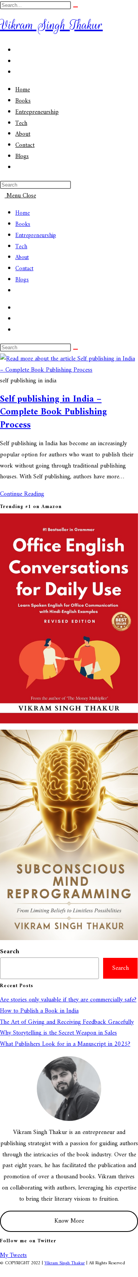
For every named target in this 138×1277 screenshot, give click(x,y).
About (22, 257)
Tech (21, 247)
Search (9, 951)
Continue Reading (24, 494)
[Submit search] (75, 7)
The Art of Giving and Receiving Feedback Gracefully (67, 1022)
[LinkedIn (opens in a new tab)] (17, 72)
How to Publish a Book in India (39, 1011)
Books (22, 224)
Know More (69, 1221)
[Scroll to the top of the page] (2, 1271)
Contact (24, 269)
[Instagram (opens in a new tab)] (17, 61)
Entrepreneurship (35, 235)
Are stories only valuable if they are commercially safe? (68, 999)
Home (22, 213)
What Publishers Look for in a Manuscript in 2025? (65, 1044)
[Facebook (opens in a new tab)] (17, 50)
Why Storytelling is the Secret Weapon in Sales (58, 1033)
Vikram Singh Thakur (51, 25)
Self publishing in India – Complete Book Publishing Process (53, 412)
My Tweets (13, 1255)
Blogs (22, 280)
